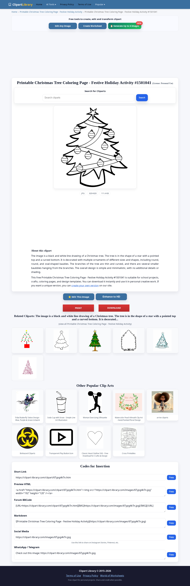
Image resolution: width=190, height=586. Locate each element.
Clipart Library (87, 570)
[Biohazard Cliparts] (27, 438)
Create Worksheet (92, 25)
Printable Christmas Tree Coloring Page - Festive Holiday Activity (51, 11)
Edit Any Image (63, 25)
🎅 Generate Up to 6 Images (125, 25)
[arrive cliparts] (162, 402)
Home (39, 4)
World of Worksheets (112, 575)
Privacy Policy (67, 4)
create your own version (85, 285)
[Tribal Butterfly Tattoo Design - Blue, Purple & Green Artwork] (27, 402)
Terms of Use (84, 4)
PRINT (78, 307)
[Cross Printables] (128, 438)
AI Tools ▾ (51, 4)
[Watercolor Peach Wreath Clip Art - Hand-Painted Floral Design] (128, 402)
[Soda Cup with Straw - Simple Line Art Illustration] (61, 402)
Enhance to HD (111, 296)
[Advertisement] (95, 54)
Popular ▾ (100, 4)
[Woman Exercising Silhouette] (95, 402)
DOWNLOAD (114, 307)
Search (142, 98)
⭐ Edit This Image (78, 296)
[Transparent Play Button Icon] (61, 438)
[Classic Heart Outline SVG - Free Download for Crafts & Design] (95, 438)
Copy (171, 477)
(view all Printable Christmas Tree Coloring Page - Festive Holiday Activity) (95, 323)
